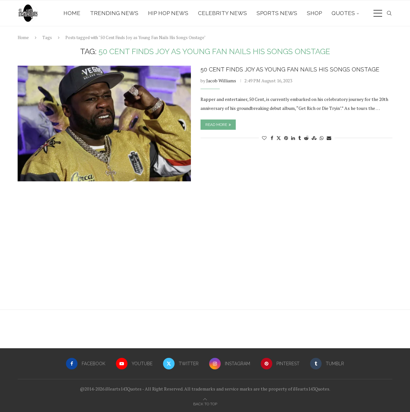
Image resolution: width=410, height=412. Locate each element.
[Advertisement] (205, 248)
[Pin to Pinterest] (286, 138)
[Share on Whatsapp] (322, 138)
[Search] (389, 13)
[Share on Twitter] (278, 138)
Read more (216, 124)
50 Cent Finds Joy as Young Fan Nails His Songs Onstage (290, 69)
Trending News (114, 13)
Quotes (343, 13)
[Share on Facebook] (272, 138)
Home (71, 13)
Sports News (277, 13)
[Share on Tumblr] (299, 138)
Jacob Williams (221, 81)
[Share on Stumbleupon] (314, 138)
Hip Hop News (168, 13)
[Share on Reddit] (306, 138)
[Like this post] (264, 138)
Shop (314, 13)
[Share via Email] (329, 138)
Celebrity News (222, 13)
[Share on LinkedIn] (293, 138)
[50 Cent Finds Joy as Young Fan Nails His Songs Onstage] (104, 123)
